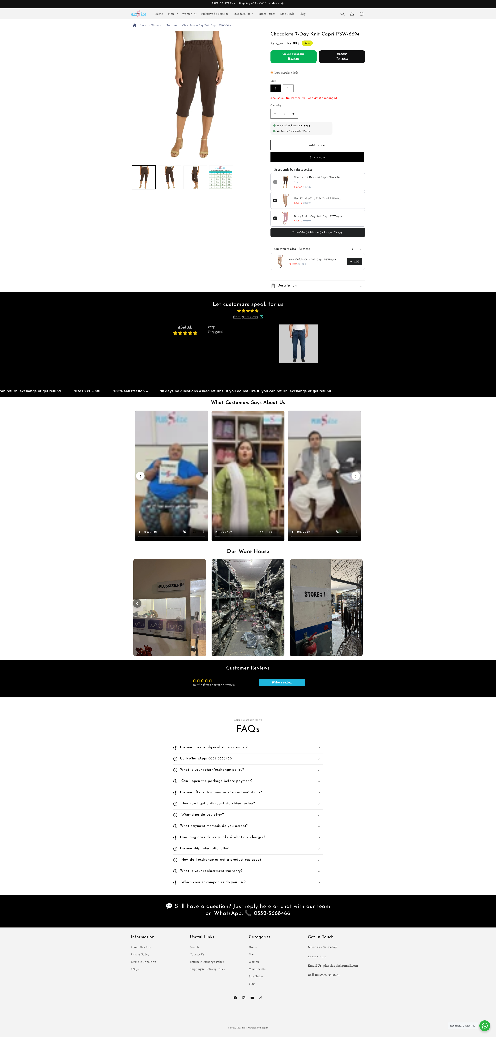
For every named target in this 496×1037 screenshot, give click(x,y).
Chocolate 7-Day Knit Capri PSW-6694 (207, 25)
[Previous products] (352, 249)
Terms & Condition (143, 961)
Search (194, 947)
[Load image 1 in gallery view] (144, 177)
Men (252, 954)
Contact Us (197, 954)
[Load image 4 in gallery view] (221, 177)
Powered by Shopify (257, 1027)
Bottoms (171, 25)
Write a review (282, 682)
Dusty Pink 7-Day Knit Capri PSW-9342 (318, 216)
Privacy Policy (140, 954)
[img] (248, 311)
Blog (252, 983)
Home (142, 25)
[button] (172, 13)
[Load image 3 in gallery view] (195, 177)
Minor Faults (257, 969)
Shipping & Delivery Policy (207, 969)
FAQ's (135, 969)
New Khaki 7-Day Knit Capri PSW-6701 (318, 198)
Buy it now (317, 157)
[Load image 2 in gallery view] (169, 177)
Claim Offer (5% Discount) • (318, 232)
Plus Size (242, 1027)
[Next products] (361, 249)
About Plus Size (141, 947)
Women (156, 25)
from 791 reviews (245, 317)
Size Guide (256, 976)
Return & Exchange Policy (207, 961)
